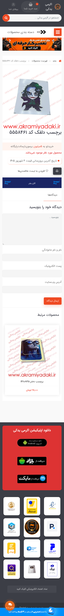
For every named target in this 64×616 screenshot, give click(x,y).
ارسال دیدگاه (53, 301)
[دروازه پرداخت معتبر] (32, 506)
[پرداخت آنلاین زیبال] (52, 569)
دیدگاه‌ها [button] (52, 195)
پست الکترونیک (53, 266)
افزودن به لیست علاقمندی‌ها (31, 171)
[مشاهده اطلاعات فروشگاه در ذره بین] (11, 569)
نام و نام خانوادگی (52, 250)
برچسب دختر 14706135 (32, 381)
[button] (30, 7)
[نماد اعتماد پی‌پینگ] (52, 527)
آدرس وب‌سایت (53, 282)
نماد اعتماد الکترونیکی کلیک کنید (32, 589)
